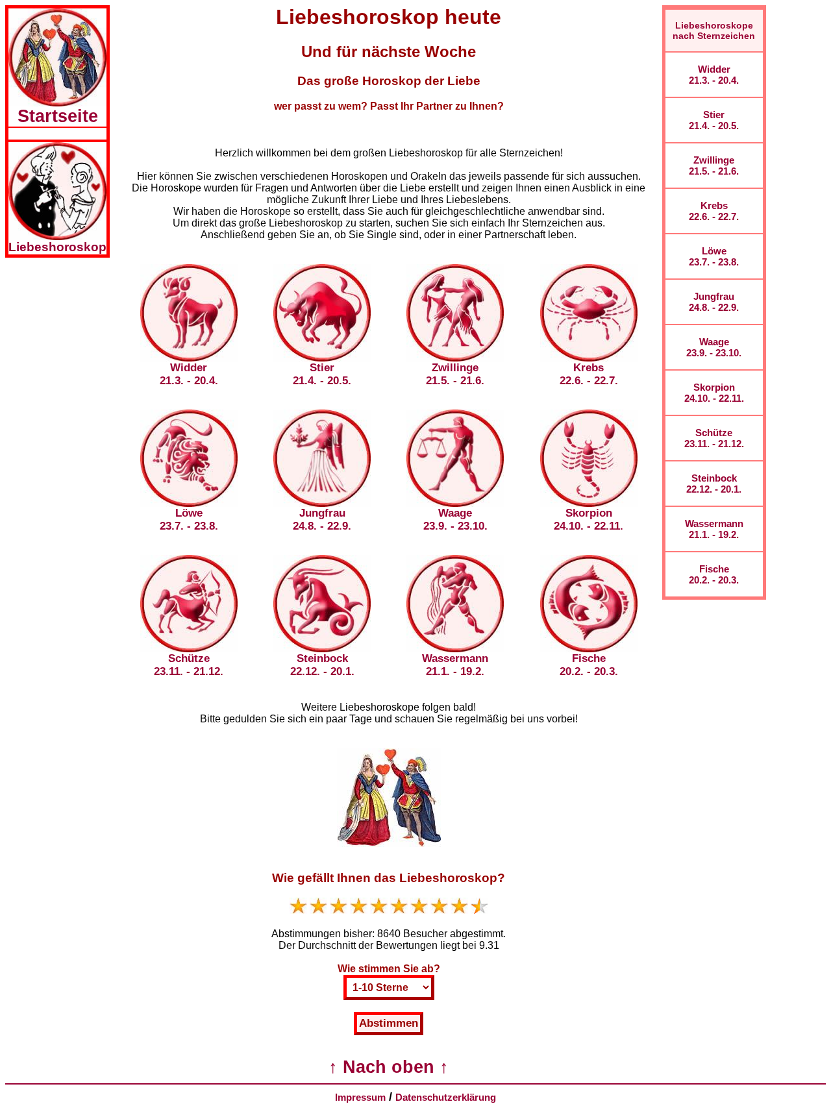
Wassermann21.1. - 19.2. (714, 529)
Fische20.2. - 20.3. (714, 574)
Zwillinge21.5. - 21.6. (714, 165)
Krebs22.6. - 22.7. (714, 211)
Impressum (360, 1097)
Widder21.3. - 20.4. (714, 75)
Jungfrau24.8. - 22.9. (714, 302)
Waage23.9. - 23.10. (713, 347)
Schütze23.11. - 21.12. (714, 438)
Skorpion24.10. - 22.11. (714, 393)
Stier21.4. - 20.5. (714, 120)
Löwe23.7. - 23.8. (714, 256)
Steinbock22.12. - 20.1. (713, 483)
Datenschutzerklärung (445, 1097)
